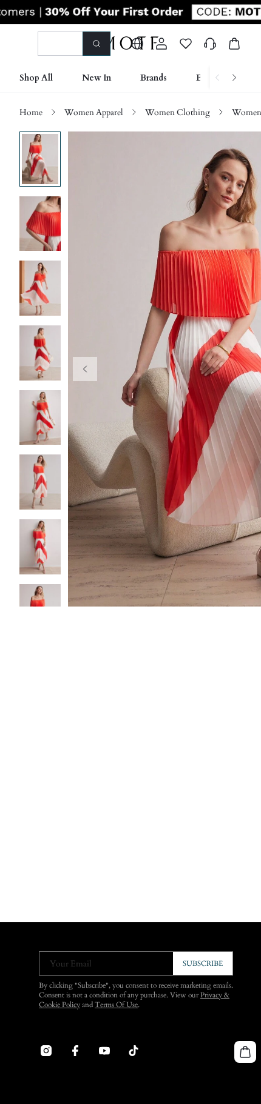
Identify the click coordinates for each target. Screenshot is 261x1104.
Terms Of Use (116, 1004)
